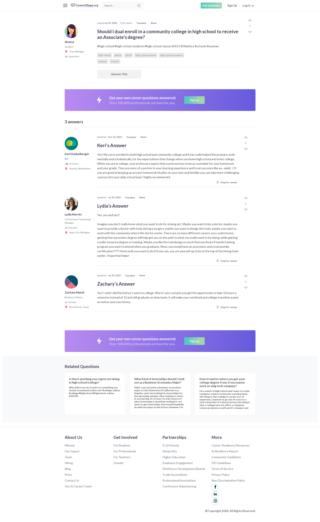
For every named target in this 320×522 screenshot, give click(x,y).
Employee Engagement (177, 463)
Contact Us (72, 480)
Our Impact (72, 451)
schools (115, 61)
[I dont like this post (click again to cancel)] (250, 32)
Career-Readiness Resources (231, 445)
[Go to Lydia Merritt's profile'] (72, 205)
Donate (119, 463)
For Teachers (122, 457)
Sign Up (232, 5)
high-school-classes (146, 55)
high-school (104, 55)
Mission (70, 445)
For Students (122, 445)
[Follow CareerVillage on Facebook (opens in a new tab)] (215, 487)
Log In (246, 5)
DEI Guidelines (221, 463)
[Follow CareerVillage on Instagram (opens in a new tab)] (215, 501)
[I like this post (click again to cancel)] (250, 20)
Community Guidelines (226, 457)
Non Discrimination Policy (228, 480)
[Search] (138, 5)
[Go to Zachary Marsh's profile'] (72, 283)
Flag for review (227, 182)
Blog (68, 469)
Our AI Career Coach (78, 486)
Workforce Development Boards (183, 469)
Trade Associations (174, 474)
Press (68, 474)
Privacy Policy (221, 474)
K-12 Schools (170, 445)
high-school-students (171, 55)
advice (118, 55)
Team (68, 457)
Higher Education (174, 457)
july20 (128, 55)
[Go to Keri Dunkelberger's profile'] (72, 144)
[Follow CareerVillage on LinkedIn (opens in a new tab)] (215, 494)
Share (154, 23)
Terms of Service (222, 469)
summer (102, 61)
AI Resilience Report (225, 451)
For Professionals (125, 451)
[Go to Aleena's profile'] (72, 32)
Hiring (69, 463)
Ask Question (211, 5)
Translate (141, 23)
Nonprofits (169, 451)
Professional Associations (179, 480)
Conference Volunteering (179, 486)
